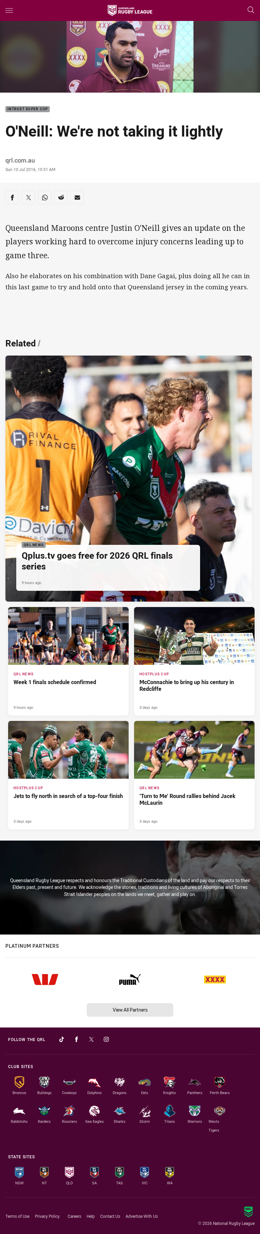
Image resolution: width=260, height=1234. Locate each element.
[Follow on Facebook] (76, 1039)
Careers (74, 1216)
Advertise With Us (142, 1216)
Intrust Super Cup (27, 109)
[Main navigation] (9, 10)
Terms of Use (17, 1216)
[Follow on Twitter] (91, 1039)
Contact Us (110, 1216)
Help (91, 1216)
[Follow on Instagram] (106, 1039)
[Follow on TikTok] (61, 1039)
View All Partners (130, 1010)
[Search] (251, 10)
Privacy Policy (47, 1216)
